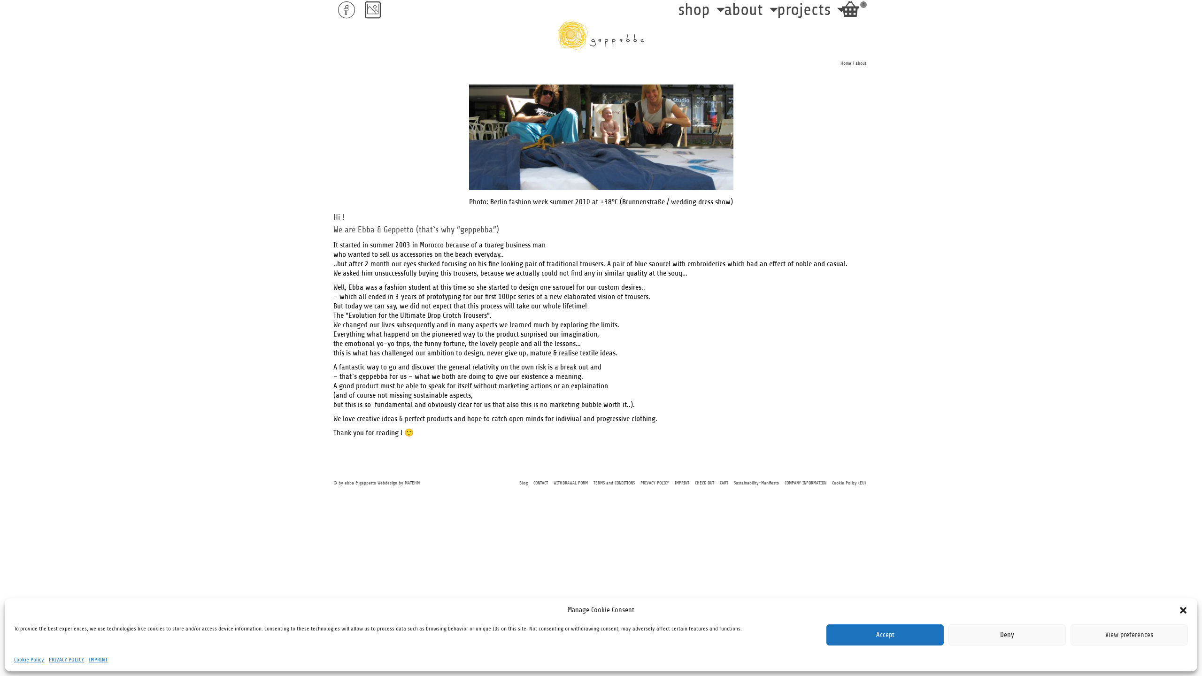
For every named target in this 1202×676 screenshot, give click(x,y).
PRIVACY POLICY (66, 659)
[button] (1183, 610)
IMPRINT (98, 659)
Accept (885, 635)
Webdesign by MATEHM (399, 483)
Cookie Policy (29, 659)
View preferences (1129, 635)
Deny (1007, 635)
